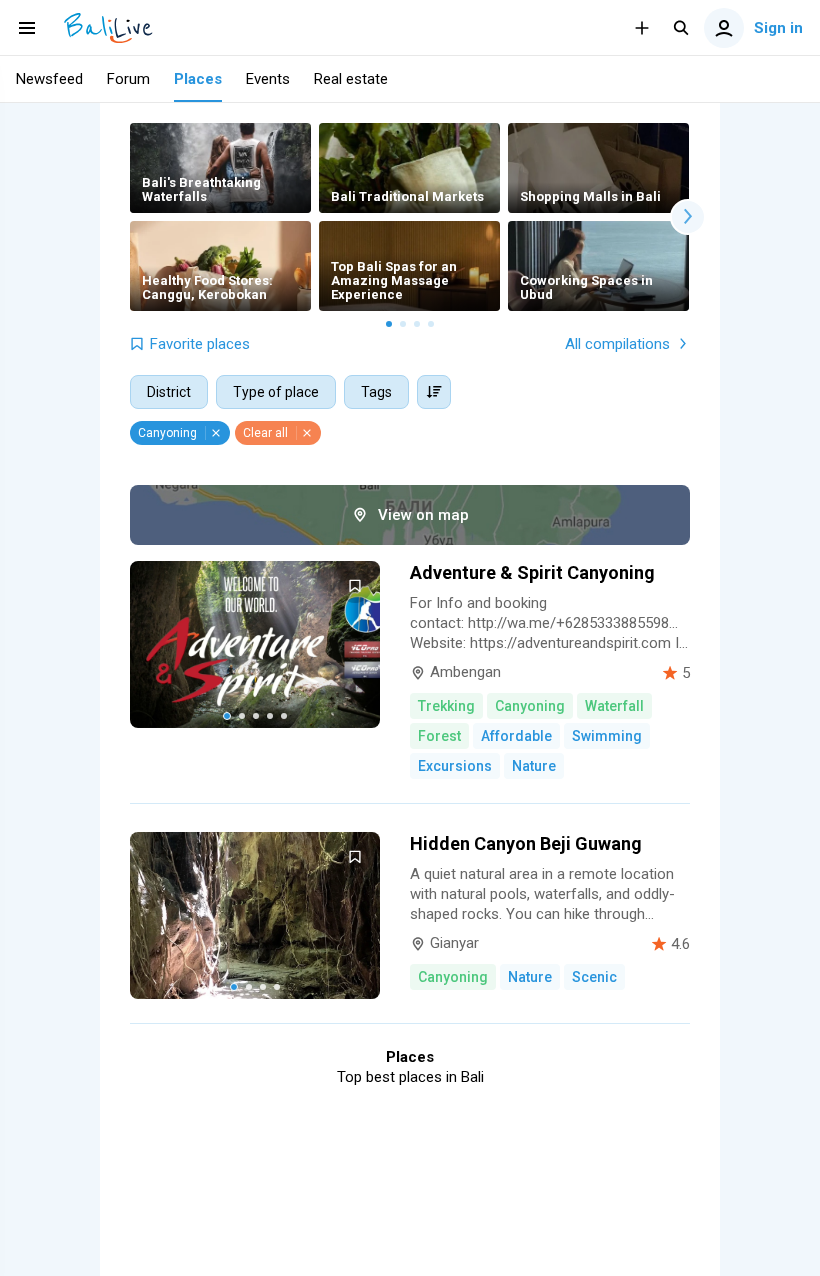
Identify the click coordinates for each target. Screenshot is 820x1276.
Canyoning (530, 706)
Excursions (455, 766)
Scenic (594, 977)
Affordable (516, 736)
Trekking (446, 706)
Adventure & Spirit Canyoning (532, 572)
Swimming (607, 736)
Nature (534, 766)
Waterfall (614, 706)
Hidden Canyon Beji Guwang (526, 843)
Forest (439, 736)
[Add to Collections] (355, 586)
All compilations (617, 344)
